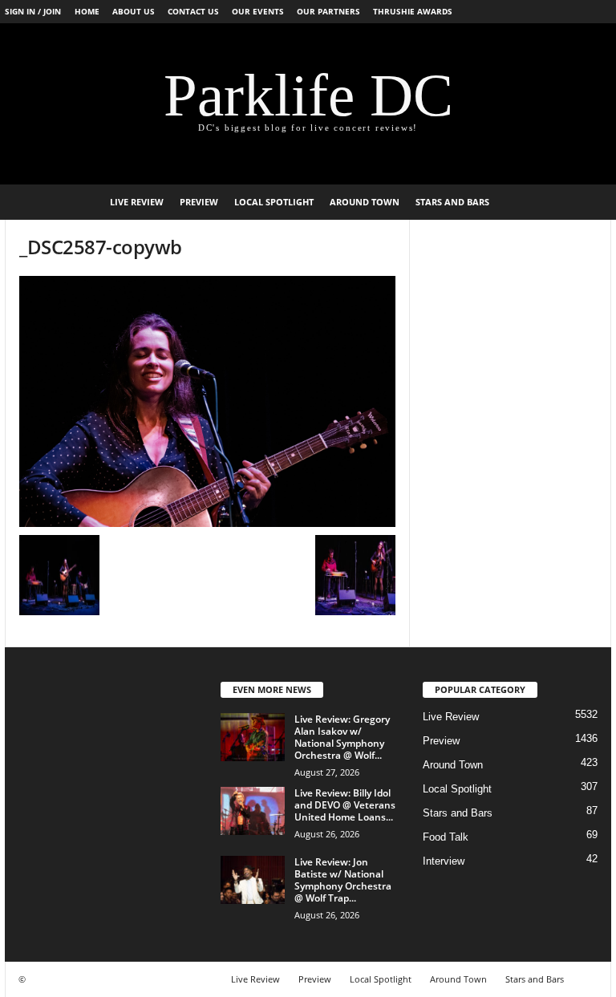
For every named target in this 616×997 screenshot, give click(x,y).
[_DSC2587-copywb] (207, 401)
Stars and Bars (452, 202)
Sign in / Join (33, 11)
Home (87, 11)
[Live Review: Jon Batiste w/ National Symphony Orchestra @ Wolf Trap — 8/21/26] (253, 880)
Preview (199, 202)
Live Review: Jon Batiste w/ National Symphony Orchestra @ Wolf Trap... (342, 880)
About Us (133, 11)
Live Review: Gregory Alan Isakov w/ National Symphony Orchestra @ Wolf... (342, 737)
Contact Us (193, 11)
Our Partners (328, 11)
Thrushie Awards (412, 11)
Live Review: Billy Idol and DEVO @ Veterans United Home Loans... (344, 805)
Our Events (258, 11)
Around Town (364, 202)
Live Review (137, 202)
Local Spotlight (274, 202)
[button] (587, 202)
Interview (443, 861)
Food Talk (445, 837)
